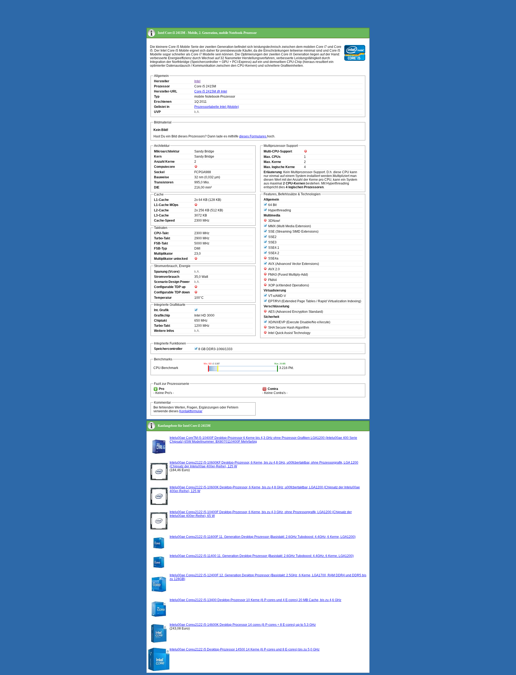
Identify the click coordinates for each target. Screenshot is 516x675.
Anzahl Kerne (164, 162)
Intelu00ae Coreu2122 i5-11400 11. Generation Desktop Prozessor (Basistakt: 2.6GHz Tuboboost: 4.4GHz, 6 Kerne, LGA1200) (262, 556)
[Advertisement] (244, 14)
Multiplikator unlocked (171, 259)
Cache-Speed (164, 220)
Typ (156, 96)
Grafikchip (162, 315)
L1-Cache (161, 200)
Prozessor (162, 86)
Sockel (159, 172)
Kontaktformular (190, 411)
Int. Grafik (161, 310)
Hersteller (161, 81)
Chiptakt (160, 320)
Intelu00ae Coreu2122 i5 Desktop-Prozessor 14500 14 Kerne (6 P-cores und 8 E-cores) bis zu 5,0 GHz (245, 649)
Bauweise (161, 177)
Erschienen (162, 102)
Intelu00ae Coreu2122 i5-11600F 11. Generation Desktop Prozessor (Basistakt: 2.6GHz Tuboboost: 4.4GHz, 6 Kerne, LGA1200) (263, 537)
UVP (157, 112)
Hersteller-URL (165, 91)
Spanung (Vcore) (167, 271)
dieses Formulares (253, 136)
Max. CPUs (272, 157)
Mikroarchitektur (167, 151)
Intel (197, 81)
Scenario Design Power (172, 282)
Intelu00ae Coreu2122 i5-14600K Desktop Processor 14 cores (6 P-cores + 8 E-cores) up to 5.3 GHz (243, 625)
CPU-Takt (161, 233)
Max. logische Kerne (279, 167)
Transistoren (163, 182)
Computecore (164, 167)
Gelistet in (161, 107)
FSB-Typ (160, 248)
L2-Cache (161, 210)
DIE (156, 187)
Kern (158, 156)
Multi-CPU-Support (278, 151)
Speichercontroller (168, 349)
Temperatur (163, 298)
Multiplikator (163, 253)
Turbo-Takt (162, 238)
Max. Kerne (272, 162)
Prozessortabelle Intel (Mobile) (216, 107)
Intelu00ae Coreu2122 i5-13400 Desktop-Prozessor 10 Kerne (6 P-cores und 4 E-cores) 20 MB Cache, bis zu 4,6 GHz (255, 600)
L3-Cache (161, 215)
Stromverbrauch (166, 277)
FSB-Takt (161, 243)
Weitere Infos (164, 331)
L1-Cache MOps (166, 205)
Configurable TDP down (172, 292)
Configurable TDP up (169, 287)
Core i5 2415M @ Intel (210, 91)
